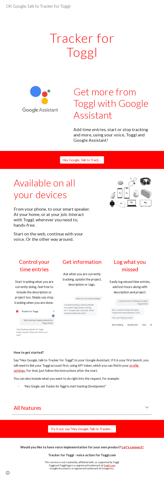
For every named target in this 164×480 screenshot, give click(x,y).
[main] (82, 45)
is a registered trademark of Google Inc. (91, 468)
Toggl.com (109, 465)
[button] (147, 408)
